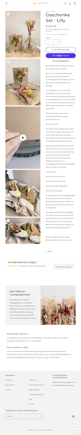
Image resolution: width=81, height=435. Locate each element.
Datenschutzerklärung (36, 385)
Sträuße (8, 390)
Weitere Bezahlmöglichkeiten (60, 60)
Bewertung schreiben (64, 266)
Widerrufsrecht (34, 390)
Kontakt (31, 404)
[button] (6, 3)
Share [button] (50, 251)
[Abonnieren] (40, 416)
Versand (55, 29)
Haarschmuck (10, 385)
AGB (30, 399)
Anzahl (48, 38)
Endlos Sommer (37, 430)
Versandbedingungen (36, 394)
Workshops (9, 380)
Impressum (33, 380)
